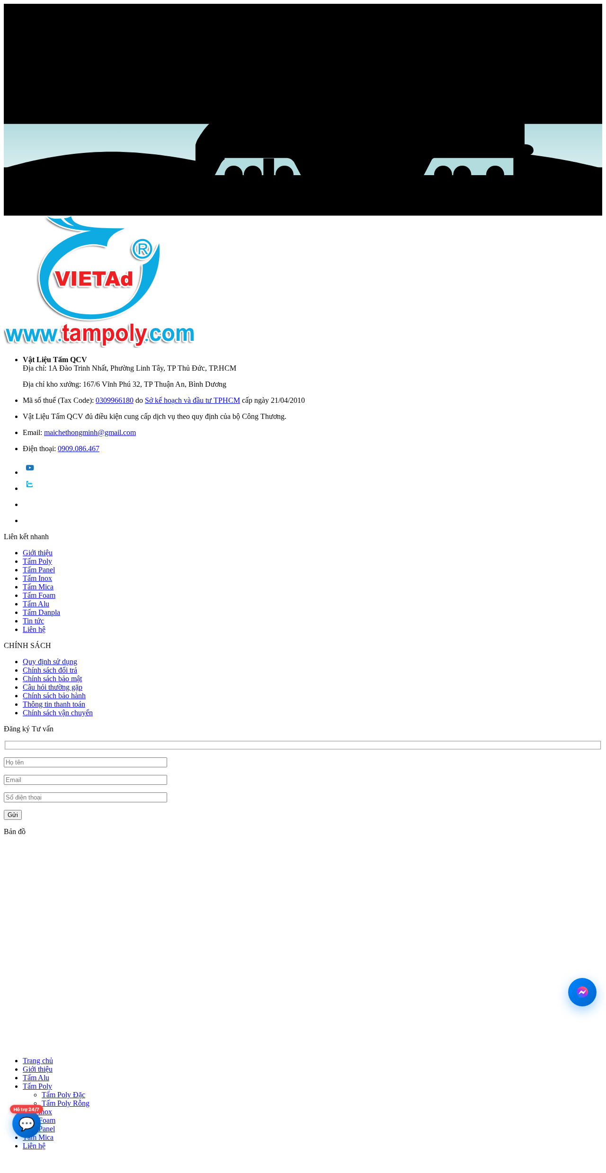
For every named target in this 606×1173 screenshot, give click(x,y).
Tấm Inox (37, 578)
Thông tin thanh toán (54, 704)
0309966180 (115, 400)
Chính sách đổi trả (50, 670)
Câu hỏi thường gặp (52, 687)
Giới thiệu (38, 553)
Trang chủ (38, 1061)
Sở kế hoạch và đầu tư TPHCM (192, 400)
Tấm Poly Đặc (63, 1095)
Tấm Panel (39, 570)
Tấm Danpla (41, 612)
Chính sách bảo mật (52, 679)
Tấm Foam (39, 595)
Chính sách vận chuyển (58, 713)
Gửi (13, 814)
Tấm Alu (36, 604)
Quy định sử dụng (50, 662)
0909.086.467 (78, 448)
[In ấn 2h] (100, 345)
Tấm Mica (38, 587)
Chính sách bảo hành (54, 696)
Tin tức (33, 621)
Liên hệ (34, 629)
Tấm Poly (37, 561)
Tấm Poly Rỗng (65, 1103)
